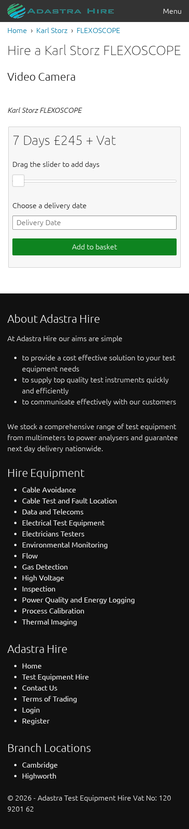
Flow (30, 556)
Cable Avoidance (49, 490)
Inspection (39, 589)
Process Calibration (53, 611)
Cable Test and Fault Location (69, 501)
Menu (172, 11)
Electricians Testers (53, 534)
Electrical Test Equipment (63, 523)
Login (31, 710)
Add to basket (94, 247)
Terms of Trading (49, 699)
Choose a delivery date (49, 205)
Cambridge (40, 765)
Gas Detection (45, 567)
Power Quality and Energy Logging (78, 600)
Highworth (39, 776)
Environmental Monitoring (65, 545)
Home (17, 30)
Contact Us (39, 688)
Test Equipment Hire (55, 677)
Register (36, 721)
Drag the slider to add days (56, 164)
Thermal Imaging (49, 622)
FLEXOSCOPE (98, 30)
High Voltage (43, 578)
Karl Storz (51, 30)
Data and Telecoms (52, 512)
